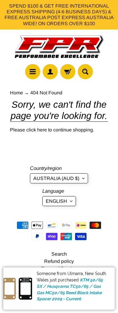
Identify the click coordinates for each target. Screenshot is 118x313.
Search (59, 254)
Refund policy (59, 261)
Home (16, 92)
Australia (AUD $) (56, 178)
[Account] (50, 71)
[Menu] (32, 71)
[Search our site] (85, 71)
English (56, 201)
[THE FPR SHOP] (59, 46)
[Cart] (67, 71)
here (42, 129)
